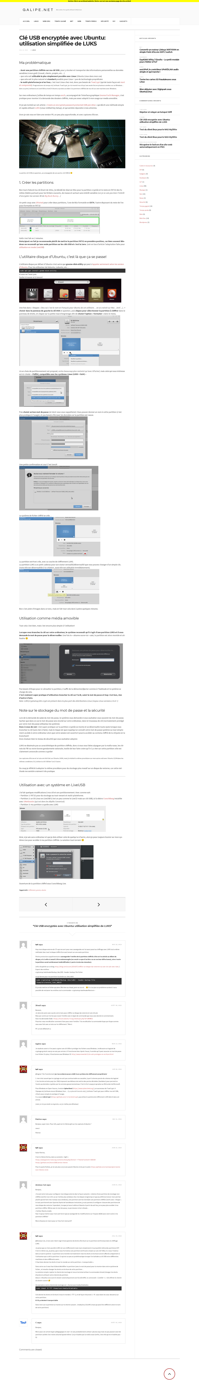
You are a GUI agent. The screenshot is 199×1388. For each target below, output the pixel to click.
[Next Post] (98, 904)
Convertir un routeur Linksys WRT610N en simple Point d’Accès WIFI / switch (159, 51)
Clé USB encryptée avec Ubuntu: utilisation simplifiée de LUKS (155, 121)
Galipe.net (38, 10)
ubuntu (43, 890)
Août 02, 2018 (116, 1322)
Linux (36, 21)
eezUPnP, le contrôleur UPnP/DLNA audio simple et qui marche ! (159, 70)
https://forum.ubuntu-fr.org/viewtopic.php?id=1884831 (73, 1019)
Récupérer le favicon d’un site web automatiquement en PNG (156, 145)
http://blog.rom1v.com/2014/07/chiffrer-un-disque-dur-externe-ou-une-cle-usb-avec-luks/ (87, 967)
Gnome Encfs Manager (109, 95)
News (141, 198)
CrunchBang (108, 798)
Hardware (143, 57)
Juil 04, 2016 (117, 1236)
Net (71, 21)
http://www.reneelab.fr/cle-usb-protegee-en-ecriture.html (92, 1054)
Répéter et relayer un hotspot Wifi (156, 112)
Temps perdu (91, 21)
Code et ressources (146, 166)
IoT (141, 182)
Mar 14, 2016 (117, 1044)
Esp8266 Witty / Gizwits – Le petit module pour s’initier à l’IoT (159, 61)
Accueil (26, 21)
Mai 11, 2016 (117, 1119)
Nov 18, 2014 (117, 944)
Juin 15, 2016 (117, 1148)
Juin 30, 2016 (117, 1185)
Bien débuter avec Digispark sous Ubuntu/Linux (155, 90)
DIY (114, 21)
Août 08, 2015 (116, 1005)
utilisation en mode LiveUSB (31, 247)
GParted (39, 202)
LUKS (37, 108)
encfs (63, 95)
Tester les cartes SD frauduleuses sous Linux (158, 80)
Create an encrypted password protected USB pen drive (71, 105)
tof (36, 945)
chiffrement (31, 890)
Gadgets (123, 21)
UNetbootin (29, 801)
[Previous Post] (45, 904)
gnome (38, 890)
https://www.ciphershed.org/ (83, 1088)
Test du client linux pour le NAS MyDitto (158, 129)
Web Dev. (46, 21)
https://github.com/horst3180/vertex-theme (51, 1162)
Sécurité (105, 21)
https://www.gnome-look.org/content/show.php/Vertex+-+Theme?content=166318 (65, 1160)
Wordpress (143, 222)
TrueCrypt (95, 82)
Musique (142, 190)
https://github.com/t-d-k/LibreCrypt (65, 1097)
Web (79, 21)
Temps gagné (60, 21)
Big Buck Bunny (51, 196)
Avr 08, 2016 (117, 1069)
